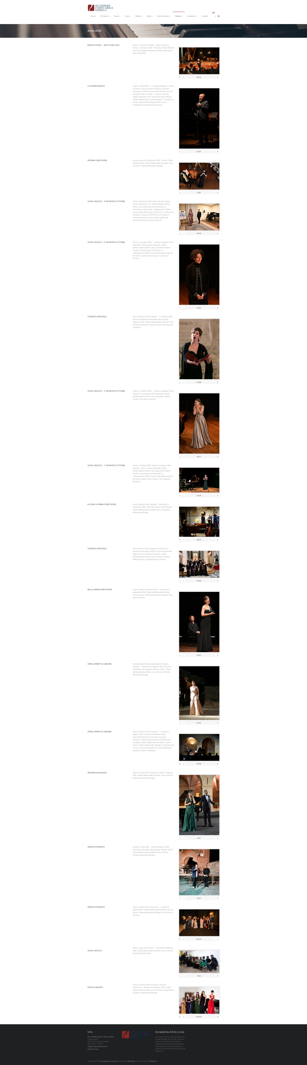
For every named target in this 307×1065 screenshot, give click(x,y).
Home (93, 16)
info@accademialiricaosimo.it (98, 1046)
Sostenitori (191, 16)
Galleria (178, 16)
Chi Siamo (104, 16)
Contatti (205, 16)
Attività (137, 16)
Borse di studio (163, 16)
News (116, 16)
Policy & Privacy (93, 1049)
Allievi (149, 16)
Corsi (127, 16)
